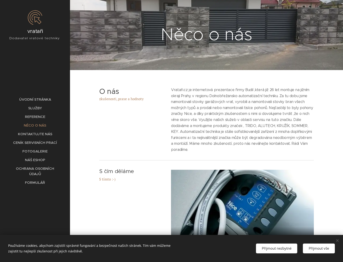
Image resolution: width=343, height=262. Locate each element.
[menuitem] (35, 99)
